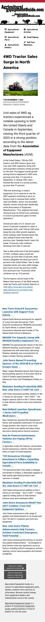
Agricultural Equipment (12, 30)
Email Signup (32, 37)
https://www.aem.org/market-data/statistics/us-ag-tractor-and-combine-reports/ (18, 290)
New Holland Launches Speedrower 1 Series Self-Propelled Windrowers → (21, 412)
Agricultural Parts (12, 38)
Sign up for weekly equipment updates (14, 567)
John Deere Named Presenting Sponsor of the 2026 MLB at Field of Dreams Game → (22, 363)
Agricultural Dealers (12, 46)
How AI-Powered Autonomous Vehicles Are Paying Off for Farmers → (18, 438)
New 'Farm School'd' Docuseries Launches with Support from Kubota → (20, 311)
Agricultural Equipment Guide (17, 603)
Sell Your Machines (29, 43)
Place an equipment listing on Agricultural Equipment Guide (15, 575)
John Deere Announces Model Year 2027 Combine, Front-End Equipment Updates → (21, 506)
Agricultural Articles (31, 30)
